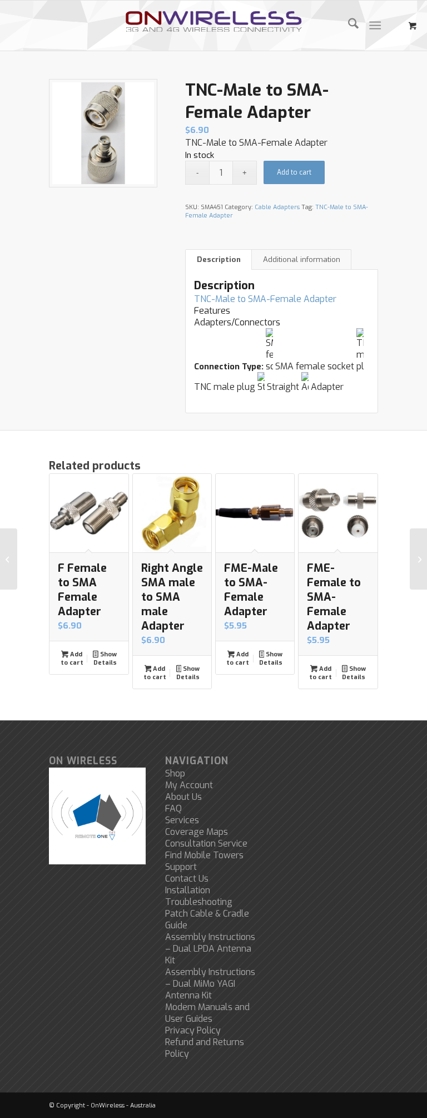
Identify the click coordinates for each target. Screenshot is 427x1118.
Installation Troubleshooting (198, 896)
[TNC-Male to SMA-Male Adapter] (418, 559)
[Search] (348, 26)
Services (182, 820)
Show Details (105, 658)
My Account (189, 785)
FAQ (173, 808)
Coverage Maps (196, 832)
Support (181, 867)
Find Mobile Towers (204, 855)
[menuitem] (348, 26)
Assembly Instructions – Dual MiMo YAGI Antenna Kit (210, 983)
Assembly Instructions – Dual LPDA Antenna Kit (210, 948)
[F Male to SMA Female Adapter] (8, 559)
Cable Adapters (277, 207)
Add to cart (294, 172)
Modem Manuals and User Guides (207, 1013)
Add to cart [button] (72, 658)
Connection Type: (229, 366)
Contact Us (186, 878)
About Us (183, 797)
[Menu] (375, 26)
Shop (175, 773)
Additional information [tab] (301, 259)
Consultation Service (206, 843)
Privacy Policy (193, 1030)
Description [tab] (219, 259)
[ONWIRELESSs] (213, 26)
